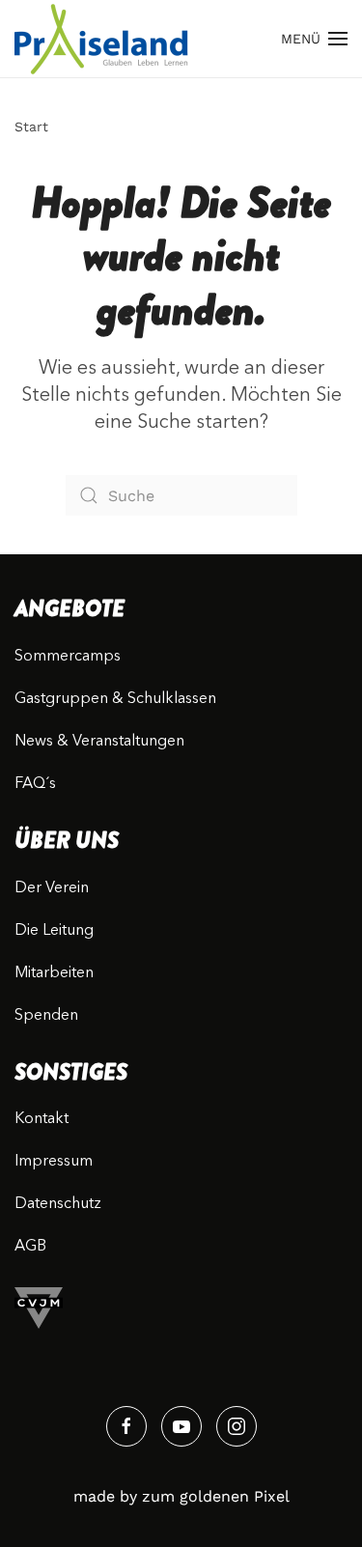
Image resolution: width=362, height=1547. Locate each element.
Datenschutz (57, 1204)
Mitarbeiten (54, 973)
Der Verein (51, 888)
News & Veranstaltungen (99, 741)
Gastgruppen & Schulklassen (115, 699)
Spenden (46, 1016)
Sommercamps (67, 656)
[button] (314, 38)
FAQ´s (35, 784)
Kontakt (41, 1119)
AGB (30, 1246)
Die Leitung (54, 931)
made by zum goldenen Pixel (181, 1496)
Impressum (53, 1161)
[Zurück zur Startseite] (101, 38)
